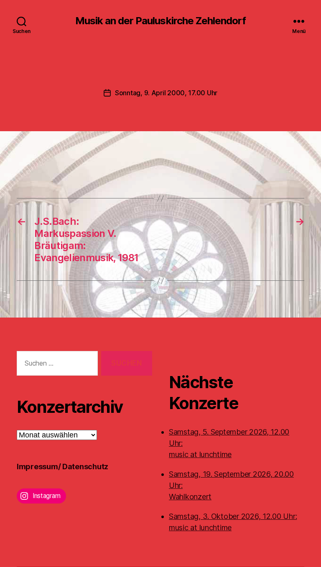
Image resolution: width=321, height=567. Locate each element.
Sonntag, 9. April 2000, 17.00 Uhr (166, 93)
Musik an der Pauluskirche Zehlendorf (160, 21)
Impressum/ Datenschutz (62, 466)
